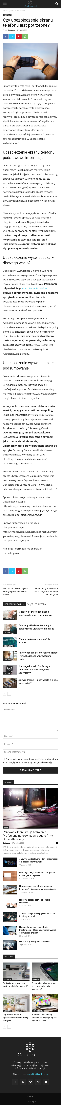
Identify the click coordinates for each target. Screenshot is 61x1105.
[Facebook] (6, 36)
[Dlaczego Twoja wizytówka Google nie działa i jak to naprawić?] (10, 876)
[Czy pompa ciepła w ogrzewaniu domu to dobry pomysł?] (16, 1003)
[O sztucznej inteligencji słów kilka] (10, 945)
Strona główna (8, 10)
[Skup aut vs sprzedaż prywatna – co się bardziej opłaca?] (10, 917)
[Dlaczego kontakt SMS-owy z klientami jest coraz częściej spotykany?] (10, 670)
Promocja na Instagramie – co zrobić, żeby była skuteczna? (44, 986)
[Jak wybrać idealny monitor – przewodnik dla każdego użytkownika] (10, 862)
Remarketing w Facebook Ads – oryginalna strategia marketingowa (46, 591)
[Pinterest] (19, 36)
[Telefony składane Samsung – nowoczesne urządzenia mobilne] (10, 629)
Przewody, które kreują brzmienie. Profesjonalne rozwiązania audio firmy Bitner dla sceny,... (28, 835)
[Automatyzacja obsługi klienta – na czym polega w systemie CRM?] (45, 1003)
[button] (4, 4)
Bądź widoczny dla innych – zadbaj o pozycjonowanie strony (15, 591)
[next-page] (9, 694)
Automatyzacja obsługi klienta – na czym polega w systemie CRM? (44, 1018)
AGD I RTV (7, 980)
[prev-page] (4, 694)
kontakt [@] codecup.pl (37, 1074)
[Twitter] (12, 36)
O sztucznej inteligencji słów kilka (35, 941)
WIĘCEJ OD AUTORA (36, 604)
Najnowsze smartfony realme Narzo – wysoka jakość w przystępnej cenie (38, 656)
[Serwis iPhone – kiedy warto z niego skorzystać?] (10, 683)
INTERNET (36, 980)
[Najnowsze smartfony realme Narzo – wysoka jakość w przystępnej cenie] (10, 656)
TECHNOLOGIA (9, 619)
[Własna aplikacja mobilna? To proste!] (10, 642)
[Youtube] (46, 1082)
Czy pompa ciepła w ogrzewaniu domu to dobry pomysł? (15, 1018)
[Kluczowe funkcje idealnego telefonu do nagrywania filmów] (10, 615)
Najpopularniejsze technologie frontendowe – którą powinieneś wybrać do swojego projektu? (37, 930)
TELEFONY (21, 10)
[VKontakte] (38, 1082)
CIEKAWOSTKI (8, 646)
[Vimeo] (30, 1082)
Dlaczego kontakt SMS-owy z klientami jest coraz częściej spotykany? (34, 669)
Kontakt (31, 1096)
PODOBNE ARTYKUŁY (14, 604)
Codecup (11, 30)
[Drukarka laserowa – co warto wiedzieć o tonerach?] (16, 972)
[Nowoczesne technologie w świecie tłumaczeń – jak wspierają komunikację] (10, 890)
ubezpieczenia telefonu (35, 288)
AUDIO (6, 827)
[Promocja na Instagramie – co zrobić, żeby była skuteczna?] (45, 972)
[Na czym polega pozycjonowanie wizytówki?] (10, 903)
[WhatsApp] (25, 36)
